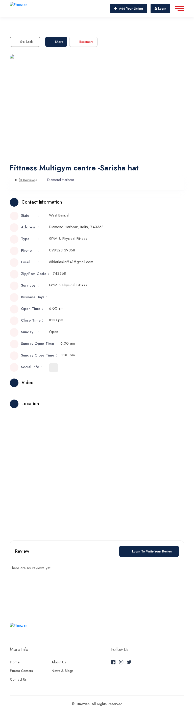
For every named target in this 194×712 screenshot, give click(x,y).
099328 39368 (62, 250)
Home (14, 662)
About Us (59, 662)
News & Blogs (62, 670)
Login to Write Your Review (152, 551)
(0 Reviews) (28, 180)
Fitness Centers (21, 670)
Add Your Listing (130, 8)
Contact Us (18, 679)
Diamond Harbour (60, 179)
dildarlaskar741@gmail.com (71, 262)
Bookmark (86, 41)
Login (162, 8)
